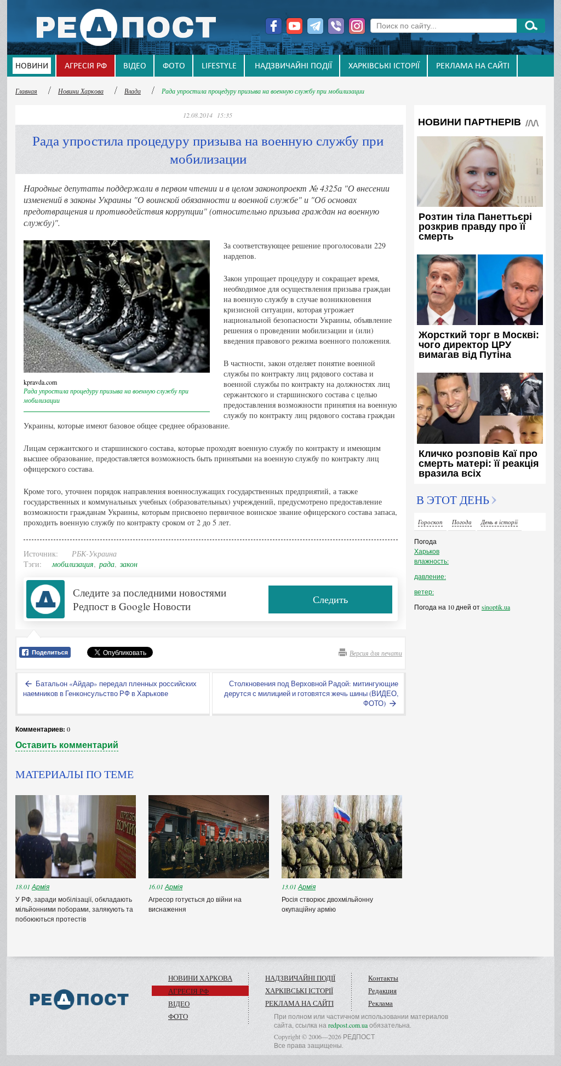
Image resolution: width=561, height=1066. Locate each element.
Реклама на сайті (473, 66)
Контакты (383, 978)
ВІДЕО (134, 66)
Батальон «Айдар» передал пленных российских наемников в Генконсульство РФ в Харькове (110, 688)
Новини (31, 66)
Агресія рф (86, 66)
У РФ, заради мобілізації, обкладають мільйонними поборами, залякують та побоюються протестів (74, 909)
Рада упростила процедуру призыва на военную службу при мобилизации (263, 90)
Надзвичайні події (293, 66)
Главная (26, 90)
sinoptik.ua (496, 606)
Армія (40, 886)
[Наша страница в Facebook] (273, 26)
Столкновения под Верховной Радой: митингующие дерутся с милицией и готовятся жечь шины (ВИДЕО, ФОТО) (311, 693)
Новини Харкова (81, 90)
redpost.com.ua (348, 1025)
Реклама (380, 1003)
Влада (132, 90)
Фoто (174, 66)
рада (107, 564)
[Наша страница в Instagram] (356, 26)
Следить (330, 599)
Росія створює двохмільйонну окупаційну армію (327, 904)
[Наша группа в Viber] (336, 26)
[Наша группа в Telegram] (315, 26)
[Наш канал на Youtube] (294, 26)
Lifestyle (219, 66)
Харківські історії (384, 66)
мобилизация (73, 564)
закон (129, 564)
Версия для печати (376, 652)
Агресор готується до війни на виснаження (195, 904)
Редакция (382, 990)
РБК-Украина (94, 553)
